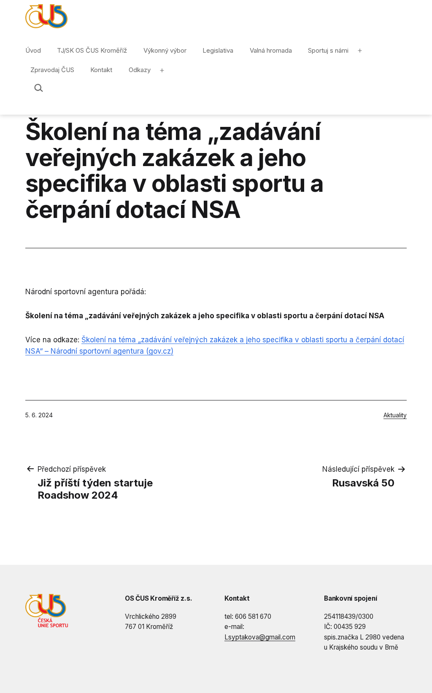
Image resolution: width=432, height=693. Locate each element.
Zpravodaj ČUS (52, 70)
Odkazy (140, 70)
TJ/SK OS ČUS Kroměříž (92, 50)
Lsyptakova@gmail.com (259, 637)
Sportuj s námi (328, 50)
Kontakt (101, 70)
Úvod (33, 50)
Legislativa (217, 50)
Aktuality (395, 415)
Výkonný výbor (164, 50)
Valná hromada (271, 50)
